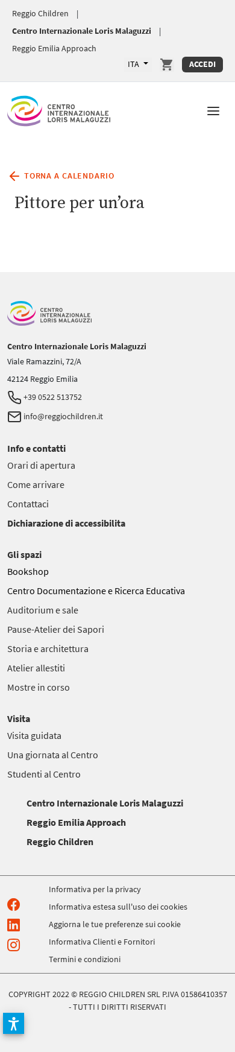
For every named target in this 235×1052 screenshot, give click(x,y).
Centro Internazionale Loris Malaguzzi (81, 30)
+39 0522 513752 (52, 396)
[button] (213, 110)
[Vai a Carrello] (167, 64)
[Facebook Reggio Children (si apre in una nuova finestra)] (16, 904)
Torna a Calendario (68, 175)
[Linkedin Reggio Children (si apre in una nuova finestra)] (16, 924)
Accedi (202, 64)
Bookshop (28, 571)
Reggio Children (40, 13)
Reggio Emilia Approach (54, 48)
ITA (134, 64)
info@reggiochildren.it (62, 416)
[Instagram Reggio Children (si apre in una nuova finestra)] (16, 944)
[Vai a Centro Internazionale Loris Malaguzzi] (58, 108)
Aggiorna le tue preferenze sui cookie (115, 924)
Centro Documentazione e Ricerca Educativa (96, 591)
